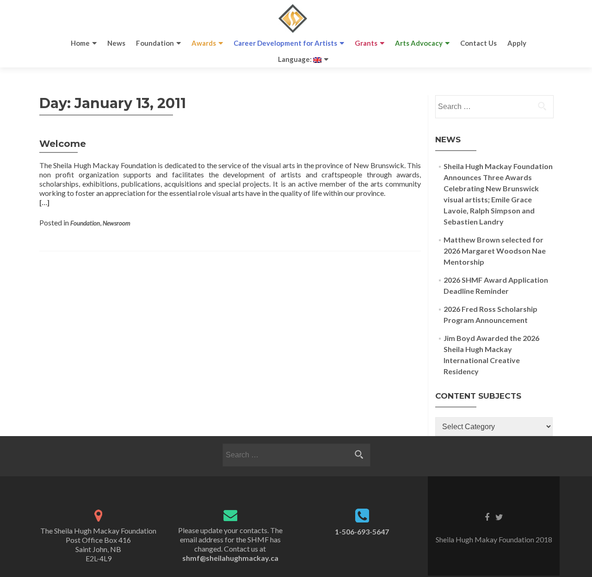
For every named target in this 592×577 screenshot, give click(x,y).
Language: (295, 59)
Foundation (155, 43)
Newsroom (116, 223)
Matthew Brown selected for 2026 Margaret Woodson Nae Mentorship (495, 250)
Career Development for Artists (285, 43)
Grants (366, 43)
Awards (203, 43)
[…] (44, 202)
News (116, 43)
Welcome (62, 143)
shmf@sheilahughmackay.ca (230, 557)
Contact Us (478, 43)
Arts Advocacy (419, 43)
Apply (516, 43)
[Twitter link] (499, 516)
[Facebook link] (487, 516)
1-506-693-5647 (362, 531)
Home (80, 43)
